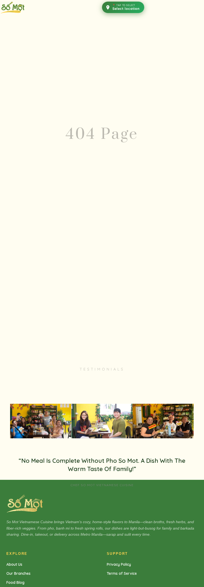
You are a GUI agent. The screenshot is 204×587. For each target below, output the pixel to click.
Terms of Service (122, 573)
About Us (14, 564)
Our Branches (18, 573)
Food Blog (15, 582)
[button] (15, 422)
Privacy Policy (119, 564)
